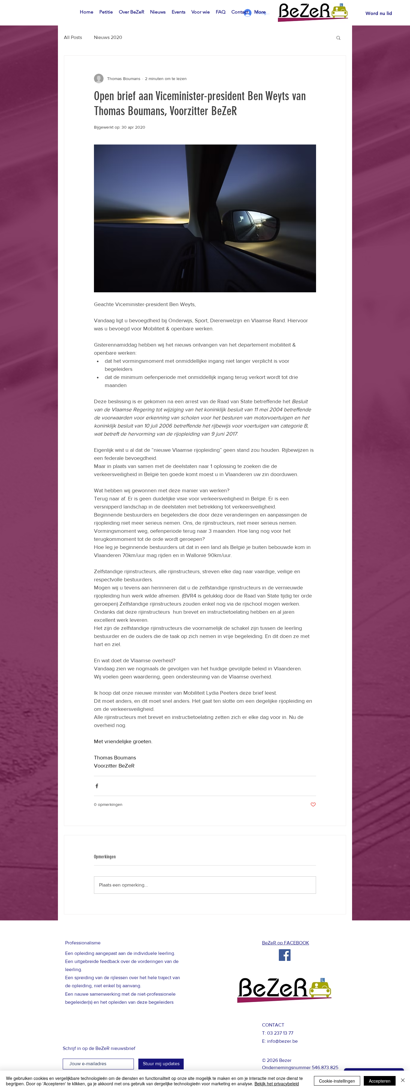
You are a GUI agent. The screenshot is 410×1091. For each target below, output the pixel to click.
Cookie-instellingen (337, 1081)
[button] (338, 37)
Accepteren (379, 1081)
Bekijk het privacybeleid (277, 1084)
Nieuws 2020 (108, 37)
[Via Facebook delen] (97, 786)
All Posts (73, 37)
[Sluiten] (402, 1080)
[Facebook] (285, 955)
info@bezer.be (282, 1041)
